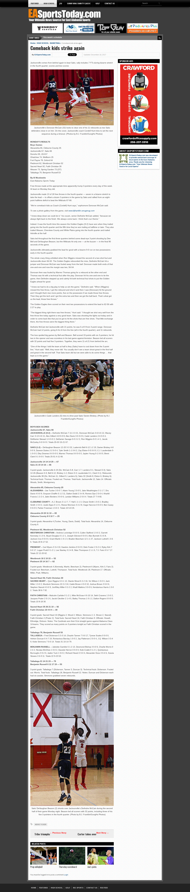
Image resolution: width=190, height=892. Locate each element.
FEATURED (35, 3)
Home (32, 43)
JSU (60, 3)
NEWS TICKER (40, 824)
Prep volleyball (36, 867)
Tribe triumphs (42, 834)
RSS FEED (104, 888)
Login (66, 875)
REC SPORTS (78, 888)
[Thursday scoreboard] (72, 864)
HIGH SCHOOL (49, 3)
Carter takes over (87, 834)
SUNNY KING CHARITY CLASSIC (79, 3)
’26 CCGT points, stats (52, 38)
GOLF (98, 3)
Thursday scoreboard (68, 867)
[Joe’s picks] (100, 864)
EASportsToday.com (42, 55)
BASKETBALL (55, 43)
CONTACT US (110, 3)
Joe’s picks (92, 867)
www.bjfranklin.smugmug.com (81, 211)
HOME (33, 888)
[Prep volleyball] (43, 864)
